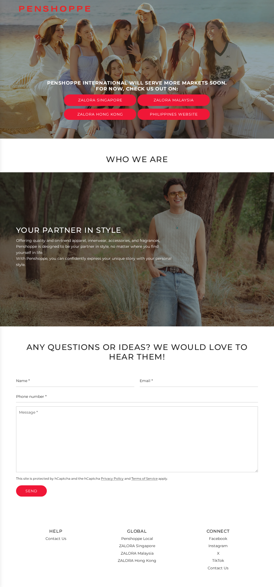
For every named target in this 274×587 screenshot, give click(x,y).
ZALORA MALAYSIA (174, 100)
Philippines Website (174, 114)
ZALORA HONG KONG (100, 114)
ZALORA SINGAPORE (100, 100)
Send (31, 491)
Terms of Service (144, 479)
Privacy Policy (112, 479)
